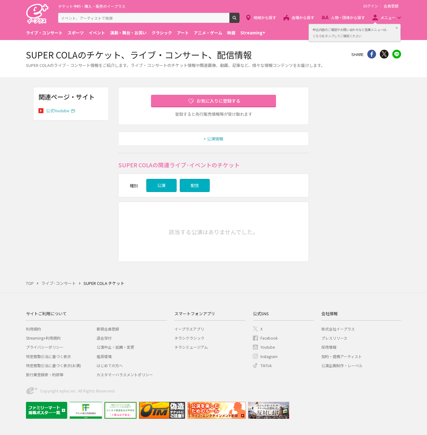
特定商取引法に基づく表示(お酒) (53, 365)
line (396, 54)
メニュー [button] (387, 17)
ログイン (370, 6)
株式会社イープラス (338, 328)
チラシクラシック (189, 338)
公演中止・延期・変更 (115, 347)
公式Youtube (57, 111)
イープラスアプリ (189, 328)
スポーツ (76, 33)
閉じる (396, 27)
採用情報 (328, 347)
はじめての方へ (110, 365)
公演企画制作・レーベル (342, 365)
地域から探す (265, 17)
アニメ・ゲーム (208, 33)
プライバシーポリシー (44, 347)
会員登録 (391, 6)
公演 (161, 185)
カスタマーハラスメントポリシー (125, 374)
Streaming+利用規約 (43, 338)
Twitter (384, 54)
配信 (195, 185)
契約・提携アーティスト (341, 356)
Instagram (269, 356)
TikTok (266, 365)
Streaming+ (252, 33)
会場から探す (303, 17)
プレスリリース (334, 338)
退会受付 (104, 338)
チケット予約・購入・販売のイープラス (91, 6)
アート (183, 33)
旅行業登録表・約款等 (44, 374)
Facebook (269, 338)
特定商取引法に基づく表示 (48, 356)
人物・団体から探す (348, 17)
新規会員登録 (108, 328)
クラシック (162, 33)
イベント (97, 33)
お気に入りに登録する (218, 101)
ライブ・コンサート (44, 33)
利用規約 (33, 328)
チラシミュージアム (191, 347)
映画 (231, 33)
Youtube (267, 347)
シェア (371, 54)
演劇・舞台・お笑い (128, 33)
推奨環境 (104, 356)
